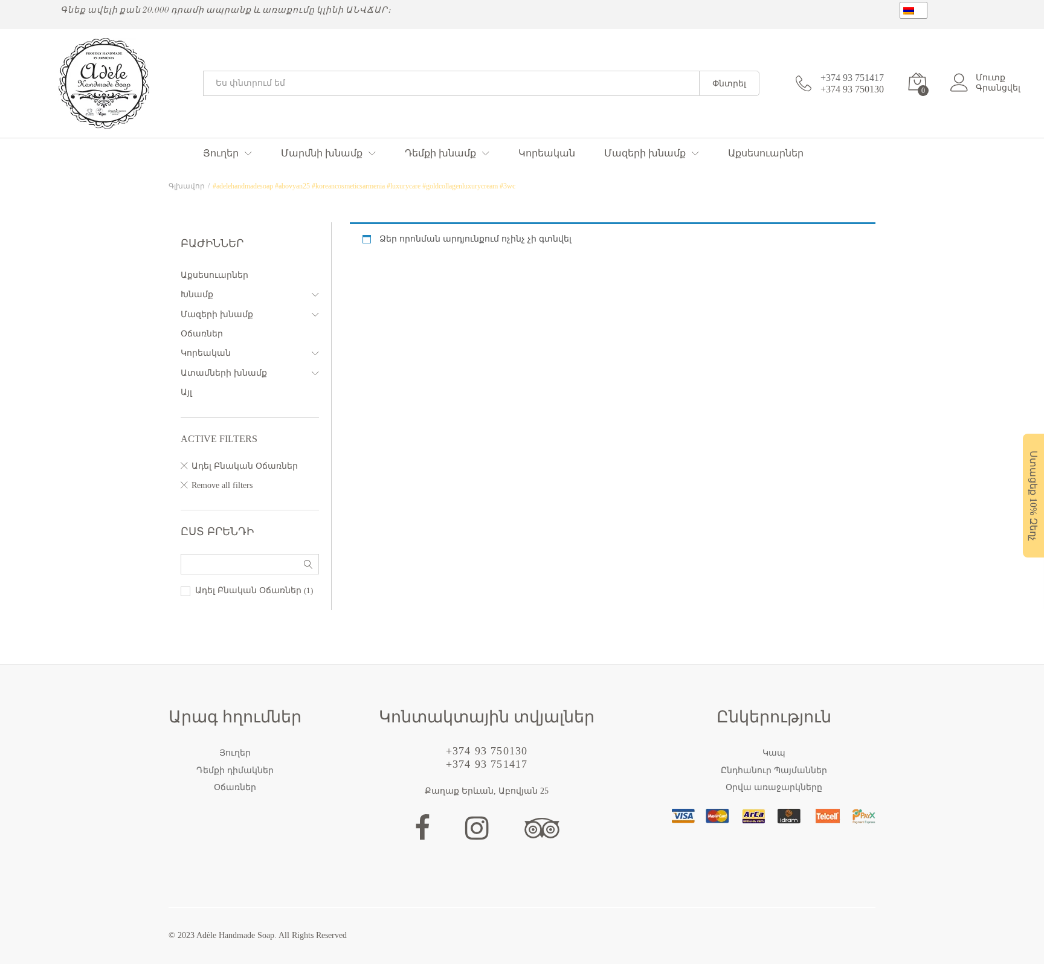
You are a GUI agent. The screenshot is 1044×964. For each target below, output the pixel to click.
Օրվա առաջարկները (774, 787)
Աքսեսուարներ (766, 153)
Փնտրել (729, 83)
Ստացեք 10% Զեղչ (1033, 496)
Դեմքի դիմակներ (235, 770)
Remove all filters (222, 485)
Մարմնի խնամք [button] (321, 153)
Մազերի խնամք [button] (645, 153)
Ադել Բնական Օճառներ (245, 466)
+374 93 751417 (852, 77)
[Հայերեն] (913, 10)
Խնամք (197, 294)
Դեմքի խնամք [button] (440, 153)
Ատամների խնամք (224, 373)
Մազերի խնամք (217, 314)
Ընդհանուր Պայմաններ (774, 770)
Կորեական (546, 153)
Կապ (773, 752)
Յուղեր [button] (221, 153)
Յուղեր (235, 752)
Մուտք (990, 77)
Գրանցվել (998, 87)
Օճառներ (202, 333)
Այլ (186, 392)
